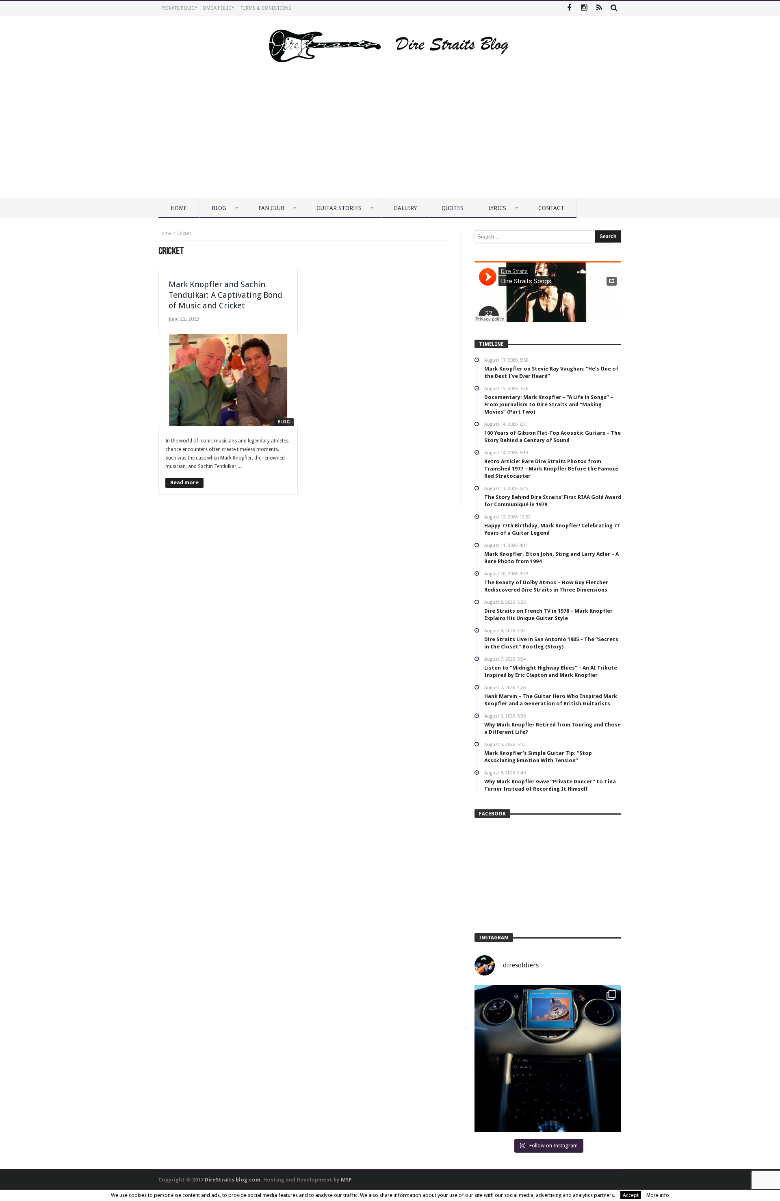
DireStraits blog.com (232, 1180)
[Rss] (599, 8)
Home (164, 233)
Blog (283, 422)
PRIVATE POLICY (179, 8)
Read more (184, 482)
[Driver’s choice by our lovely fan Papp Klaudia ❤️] (547, 1058)
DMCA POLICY (218, 8)
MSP (346, 1180)
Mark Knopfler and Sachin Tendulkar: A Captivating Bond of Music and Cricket (225, 295)
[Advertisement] (390, 137)
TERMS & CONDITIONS (265, 8)
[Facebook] (568, 8)
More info (657, 1195)
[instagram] (584, 8)
